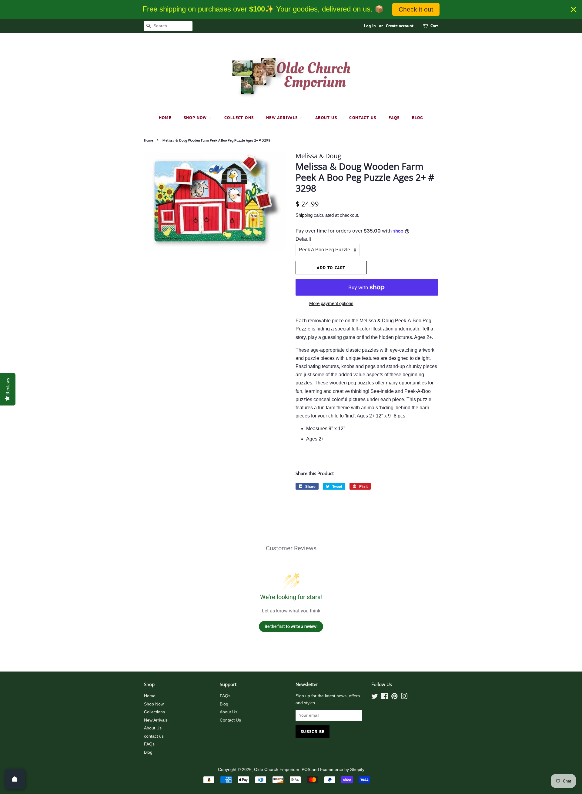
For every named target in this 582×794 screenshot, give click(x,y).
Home (165, 117)
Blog (417, 117)
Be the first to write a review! (291, 626)
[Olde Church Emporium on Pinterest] (394, 697)
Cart (434, 25)
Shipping (304, 215)
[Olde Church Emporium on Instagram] (404, 697)
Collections (239, 117)
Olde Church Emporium (276, 769)
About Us (326, 117)
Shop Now (196, 117)
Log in (370, 25)
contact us (362, 117)
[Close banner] (573, 9)
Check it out (416, 9)
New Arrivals (282, 117)
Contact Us (230, 720)
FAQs (394, 117)
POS (306, 769)
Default (303, 239)
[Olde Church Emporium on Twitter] (374, 697)
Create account (399, 25)
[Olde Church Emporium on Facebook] (384, 697)
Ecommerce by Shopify (342, 769)
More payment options (331, 303)
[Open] (15, 779)
